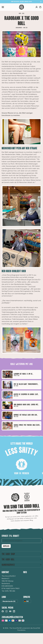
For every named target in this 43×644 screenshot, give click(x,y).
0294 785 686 (10, 591)
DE (27, 601)
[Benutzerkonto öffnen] (36, 7)
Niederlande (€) (9, 601)
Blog (23, 13)
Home (20, 13)
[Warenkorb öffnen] (40, 7)
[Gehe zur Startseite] (21, 7)
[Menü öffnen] (3, 7)
